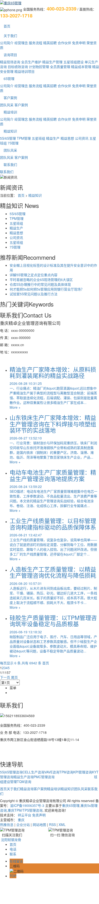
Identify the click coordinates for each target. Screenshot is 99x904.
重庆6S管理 (71, 805)
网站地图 (39, 824)
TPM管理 (24, 138)
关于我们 (10, 35)
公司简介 (6, 42)
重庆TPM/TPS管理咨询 (25, 810)
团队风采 (6, 104)
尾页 (14, 677)
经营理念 (21, 42)
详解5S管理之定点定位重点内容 (33, 274)
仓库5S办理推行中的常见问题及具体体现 (40, 284)
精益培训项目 (24, 71)
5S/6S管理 (8, 138)
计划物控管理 (39, 66)
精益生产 (53, 138)
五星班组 (38, 138)
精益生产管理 (52, 61)
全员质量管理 (60, 66)
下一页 (5, 677)
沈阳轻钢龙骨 (11, 839)
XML (62, 824)
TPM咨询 (66, 772)
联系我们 (10, 164)
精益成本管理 (81, 66)
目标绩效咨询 (18, 66)
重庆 (21, 819)
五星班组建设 (73, 61)
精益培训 (10, 112)
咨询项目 (10, 54)
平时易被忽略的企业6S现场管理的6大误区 (41, 279)
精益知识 (10, 131)
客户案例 (10, 97)
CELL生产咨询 (33, 772)
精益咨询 (27, 788)
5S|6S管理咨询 (11, 772)
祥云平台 (24, 815)
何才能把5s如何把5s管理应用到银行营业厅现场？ (47, 289)
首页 (7, 26)
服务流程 (35, 42)
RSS (52, 824)
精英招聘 (50, 42)
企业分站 (23, 824)
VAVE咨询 (51, 772)
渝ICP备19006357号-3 (27, 805)
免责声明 (39, 815)
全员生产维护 (31, 61)
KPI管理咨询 (82, 772)
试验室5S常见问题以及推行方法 (33, 293)
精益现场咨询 (10, 61)
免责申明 (79, 42)
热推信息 (6, 824)
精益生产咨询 (23, 776)
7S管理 (13, 143)
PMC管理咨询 (44, 776)
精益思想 (67, 138)
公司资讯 (81, 138)
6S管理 (9, 78)
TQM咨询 (24, 781)
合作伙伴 (64, 42)
